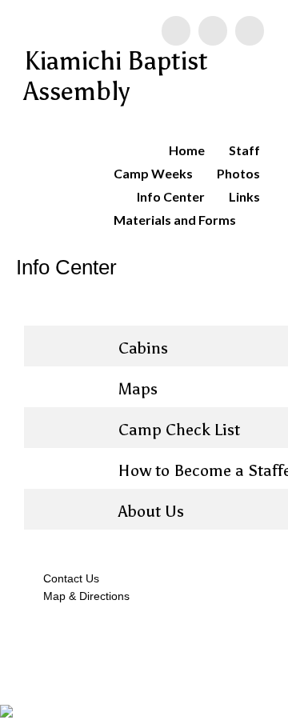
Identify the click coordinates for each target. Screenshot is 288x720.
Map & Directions (83, 596)
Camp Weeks (153, 173)
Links (244, 196)
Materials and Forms (175, 219)
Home (187, 150)
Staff (244, 150)
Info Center (171, 196)
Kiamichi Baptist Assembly (116, 76)
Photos (238, 173)
